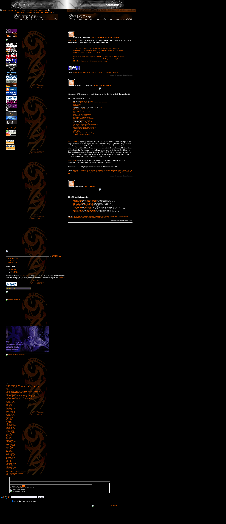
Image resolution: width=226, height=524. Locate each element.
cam (35, 11)
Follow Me (9, 389)
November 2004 (10, 411)
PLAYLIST (11, 260)
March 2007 (9, 447)
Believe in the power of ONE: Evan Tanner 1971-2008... (23, 391)
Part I (85, 121)
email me (39, 13)
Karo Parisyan (122, 170)
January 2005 (10, 414)
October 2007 (10, 451)
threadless (24, 276)
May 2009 (9, 464)
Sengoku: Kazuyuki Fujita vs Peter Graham (19, 398)
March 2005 (9, 417)
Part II (90, 121)
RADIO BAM (56, 256)
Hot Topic (14, 271)
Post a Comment (127, 75)
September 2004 (11, 408)
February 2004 (10, 402)
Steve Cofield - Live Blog (81, 123)
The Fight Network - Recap (81, 134)
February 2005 (10, 415)
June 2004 (9, 407)
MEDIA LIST (12, 262)
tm (46, 11)
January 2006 (10, 431)
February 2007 (10, 446)
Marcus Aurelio (77, 72)
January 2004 (10, 401)
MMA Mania (76, 131)
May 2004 (9, 405)
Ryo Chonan (103, 172)
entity (17, 11)
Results (70, 217)
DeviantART (14, 272)
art (27, 11)
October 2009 (10, 469)
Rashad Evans (81, 172)
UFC (98, 72)
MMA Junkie (77, 104)
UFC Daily (76, 130)
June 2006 (9, 437)
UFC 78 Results (10, 474)
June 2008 (9, 461)
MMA (84, 72)
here (81, 101)
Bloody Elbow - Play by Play (82, 114)
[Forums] (43, 11)
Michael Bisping (109, 216)
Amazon (13, 269)
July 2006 (9, 438)
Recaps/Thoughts (92, 172)
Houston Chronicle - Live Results (83, 118)
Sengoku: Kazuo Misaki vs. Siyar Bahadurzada (20, 395)
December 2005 (10, 430)
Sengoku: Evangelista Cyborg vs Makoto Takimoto (21, 397)
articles (10, 11)
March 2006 (9, 434)
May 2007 (9, 450)
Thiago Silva (121, 172)
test (7, 388)
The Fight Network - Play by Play (83, 133)
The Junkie (72, 40)
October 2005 (10, 427)
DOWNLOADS (13, 258)
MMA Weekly (77, 110)
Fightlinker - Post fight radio (81, 117)
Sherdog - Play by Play (80, 108)
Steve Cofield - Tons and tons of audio (85, 124)
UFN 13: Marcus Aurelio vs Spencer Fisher (19, 471)
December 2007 (10, 454)
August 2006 (10, 440)
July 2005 (9, 423)
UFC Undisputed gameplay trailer (16, 392)
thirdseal (48, 13)
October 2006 (10, 443)
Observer (76, 113)
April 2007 (9, 448)
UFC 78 (106, 217)
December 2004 (10, 412)
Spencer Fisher (91, 72)
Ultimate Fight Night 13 (111, 72)
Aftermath (76, 170)
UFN (101, 72)
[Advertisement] (100, 25)
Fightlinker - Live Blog (80, 115)
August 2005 (10, 424)
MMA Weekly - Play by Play (81, 111)
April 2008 (9, 460)
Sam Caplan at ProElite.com (82, 125)
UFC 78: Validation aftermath (14, 473)
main (4, 11)
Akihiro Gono (84, 170)
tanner (112, 75)
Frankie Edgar (100, 170)
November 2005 (10, 428)
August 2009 (10, 466)
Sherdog (76, 105)
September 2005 (11, 425)
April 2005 (9, 418)
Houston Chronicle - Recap (81, 120)
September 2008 (11, 463)
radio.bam (20, 13)
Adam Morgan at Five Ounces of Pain (85, 127)
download (29, 13)
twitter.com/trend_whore (13, 385)
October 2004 (10, 410)
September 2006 (11, 441)
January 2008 (10, 456)
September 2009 (11, 467)
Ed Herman (92, 170)
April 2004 (9, 404)
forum (41, 11)
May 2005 (9, 420)
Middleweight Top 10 (12, 394)
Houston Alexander (111, 170)
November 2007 (10, 453)
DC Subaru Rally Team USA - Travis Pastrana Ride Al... (23, 387)
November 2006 (10, 444)
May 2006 (9, 435)
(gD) (15, 128)
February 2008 (10, 457)
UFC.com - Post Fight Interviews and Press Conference (90, 102)
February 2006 (10, 433)
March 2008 (9, 459)
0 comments (118, 75)
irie (22, 11)
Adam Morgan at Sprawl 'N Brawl (83, 128)
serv (31, 11)
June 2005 (9, 421)
